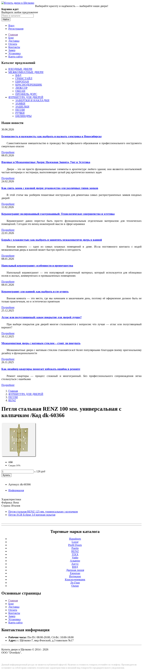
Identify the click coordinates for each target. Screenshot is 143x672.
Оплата (12, 43)
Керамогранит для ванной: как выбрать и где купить (35, 291)
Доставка (13, 40)
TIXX (75, 554)
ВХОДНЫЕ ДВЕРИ (20, 69)
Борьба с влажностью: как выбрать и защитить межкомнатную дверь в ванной (51, 239)
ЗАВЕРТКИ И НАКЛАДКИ (32, 100)
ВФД (18, 75)
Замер (11, 50)
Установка (14, 53)
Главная (13, 34)
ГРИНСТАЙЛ (23, 78)
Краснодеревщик (75, 579)
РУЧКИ (20, 112)
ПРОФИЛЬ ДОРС (26, 94)
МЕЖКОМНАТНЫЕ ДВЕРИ (25, 72)
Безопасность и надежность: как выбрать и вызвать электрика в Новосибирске (51, 136)
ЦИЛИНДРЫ (23, 116)
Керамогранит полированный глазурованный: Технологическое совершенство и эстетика (58, 213)
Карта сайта (15, 56)
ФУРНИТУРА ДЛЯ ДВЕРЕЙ (25, 97)
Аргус (75, 563)
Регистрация (15, 28)
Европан (75, 573)
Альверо (75, 560)
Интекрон (75, 576)
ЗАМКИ (20, 103)
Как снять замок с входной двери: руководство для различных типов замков (49, 188)
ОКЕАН (20, 90)
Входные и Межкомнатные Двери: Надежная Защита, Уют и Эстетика (45, 162)
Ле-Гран (75, 582)
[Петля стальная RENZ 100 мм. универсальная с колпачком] (18, 456)
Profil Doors (75, 545)
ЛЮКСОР (21, 87)
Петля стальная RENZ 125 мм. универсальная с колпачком (43, 511)
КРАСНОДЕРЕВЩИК (28, 84)
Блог (11, 37)
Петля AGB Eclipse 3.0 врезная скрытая (31, 514)
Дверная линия (75, 570)
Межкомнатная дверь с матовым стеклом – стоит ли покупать (40, 343)
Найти (6, 19)
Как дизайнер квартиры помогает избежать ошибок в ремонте (40, 369)
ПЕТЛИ (20, 109)
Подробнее (7, 152)
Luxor (75, 541)
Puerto (75, 548)
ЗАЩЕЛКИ (22, 106)
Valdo (75, 557)
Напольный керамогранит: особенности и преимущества (37, 265)
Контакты (14, 47)
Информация (16, 490)
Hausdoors (75, 538)
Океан (75, 585)
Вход (11, 25)
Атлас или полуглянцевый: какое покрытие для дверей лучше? (41, 317)
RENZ (12, 400)
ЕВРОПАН (22, 81)
